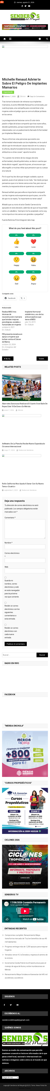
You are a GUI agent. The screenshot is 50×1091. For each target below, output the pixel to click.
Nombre (8, 543)
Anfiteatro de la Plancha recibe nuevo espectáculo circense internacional (23, 445)
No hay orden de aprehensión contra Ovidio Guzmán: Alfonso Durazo (10, 359)
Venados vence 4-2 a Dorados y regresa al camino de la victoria (26, 956)
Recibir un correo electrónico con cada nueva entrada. (11, 633)
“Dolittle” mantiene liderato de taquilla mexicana (43, 359)
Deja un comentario (37, 96)
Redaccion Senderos (26, 450)
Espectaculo (8, 92)
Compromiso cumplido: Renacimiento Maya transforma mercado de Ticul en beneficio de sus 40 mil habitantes (26, 938)
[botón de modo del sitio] (41, 39)
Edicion (23, 96)
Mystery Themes (25, 1088)
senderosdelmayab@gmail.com (15, 1020)
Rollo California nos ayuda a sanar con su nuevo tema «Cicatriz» (23, 485)
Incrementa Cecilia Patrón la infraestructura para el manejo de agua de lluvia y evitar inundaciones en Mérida (25, 966)
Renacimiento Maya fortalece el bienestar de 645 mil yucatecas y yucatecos (26, 976)
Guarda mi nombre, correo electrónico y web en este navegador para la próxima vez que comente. (12, 589)
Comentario (10, 518)
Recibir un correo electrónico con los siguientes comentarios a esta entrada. (12, 612)
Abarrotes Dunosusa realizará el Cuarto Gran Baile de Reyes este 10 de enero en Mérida (24, 405)
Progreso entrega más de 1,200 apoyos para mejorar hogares (26, 948)
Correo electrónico (12, 554)
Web (6, 567)
